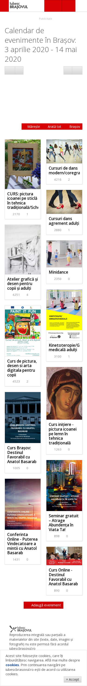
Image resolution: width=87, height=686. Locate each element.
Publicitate (45, 18)
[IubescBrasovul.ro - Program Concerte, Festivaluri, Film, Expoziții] (4, 6)
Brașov (74, 126)
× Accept (72, 679)
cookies (12, 664)
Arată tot (54, 126)
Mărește (33, 126)
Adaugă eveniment (45, 605)
